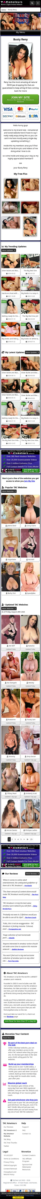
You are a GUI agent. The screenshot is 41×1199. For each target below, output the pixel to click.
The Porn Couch (30, 917)
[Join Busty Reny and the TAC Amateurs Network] (8, 109)
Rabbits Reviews (18, 949)
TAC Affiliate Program (27, 1160)
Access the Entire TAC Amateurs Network (20, 99)
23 (31, 839)
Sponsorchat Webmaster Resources (27, 1167)
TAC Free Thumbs (10, 1143)
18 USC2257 (8, 1155)
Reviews (10, 1016)
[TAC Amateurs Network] (11, 3)
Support (25, 1127)
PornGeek (28, 886)
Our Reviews (8, 1127)
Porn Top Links (13, 961)
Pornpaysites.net (15, 929)
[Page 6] (27, 839)
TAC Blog (7, 1139)
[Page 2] (24, 839)
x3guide (11, 938)
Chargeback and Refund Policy (10, 1173)
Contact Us (26, 1133)
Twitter (6, 1146)
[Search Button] (32, 3)
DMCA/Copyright (10, 1165)
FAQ (23, 1130)
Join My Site (29, 481)
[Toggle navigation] (38, 3)
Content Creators (29, 1155)
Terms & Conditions (11, 1159)
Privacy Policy (29, 1195)
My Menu (20, 32)
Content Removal (10, 1169)
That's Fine (18, 1197)
